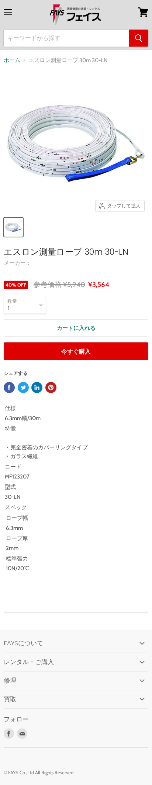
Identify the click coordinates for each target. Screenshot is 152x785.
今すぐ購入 (76, 351)
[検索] (138, 38)
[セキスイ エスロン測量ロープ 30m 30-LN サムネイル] (13, 227)
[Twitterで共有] (23, 387)
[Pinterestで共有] (50, 387)
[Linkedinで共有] (36, 387)
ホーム (12, 60)
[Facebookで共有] (9, 387)
